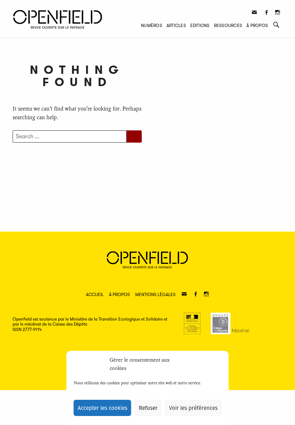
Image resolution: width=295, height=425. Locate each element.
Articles (176, 25)
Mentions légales (155, 294)
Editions (200, 25)
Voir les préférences (193, 408)
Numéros (151, 25)
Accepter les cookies (102, 408)
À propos (257, 25)
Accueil (95, 294)
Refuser (148, 408)
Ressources (228, 25)
